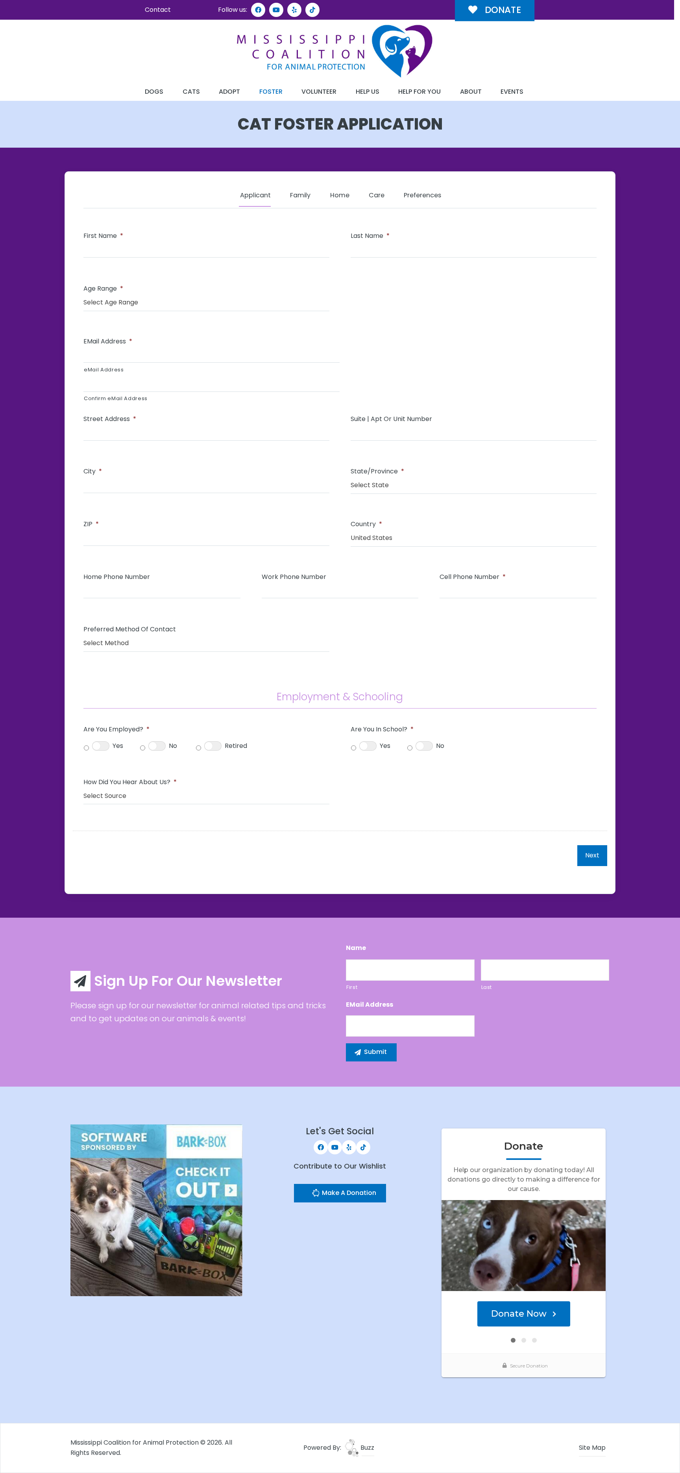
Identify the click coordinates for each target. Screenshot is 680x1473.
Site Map (592, 1447)
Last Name (370, 236)
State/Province (377, 472)
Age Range (103, 289)
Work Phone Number (294, 577)
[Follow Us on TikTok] (312, 10)
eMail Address (107, 342)
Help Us (367, 91)
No (173, 745)
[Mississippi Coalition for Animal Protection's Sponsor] (156, 1209)
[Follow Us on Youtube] (276, 10)
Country (366, 524)
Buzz (366, 1447)
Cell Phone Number (473, 577)
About (471, 91)
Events (512, 91)
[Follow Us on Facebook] (258, 10)
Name (356, 948)
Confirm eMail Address (116, 398)
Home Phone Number (116, 577)
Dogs (154, 91)
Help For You (419, 91)
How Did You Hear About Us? (130, 782)
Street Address (109, 419)
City (92, 472)
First (351, 987)
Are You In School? (382, 729)
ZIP (91, 524)
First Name (103, 236)
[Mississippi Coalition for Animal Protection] (334, 51)
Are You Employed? (116, 729)
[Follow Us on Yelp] (294, 10)
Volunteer (318, 91)
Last (486, 987)
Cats (191, 91)
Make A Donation (348, 1192)
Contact (158, 9)
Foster (271, 91)
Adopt (229, 91)
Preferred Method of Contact (129, 629)
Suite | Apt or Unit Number (391, 419)
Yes (118, 745)
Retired (236, 745)
